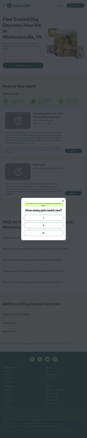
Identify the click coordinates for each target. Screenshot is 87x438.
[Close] (63, 201)
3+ (43, 233)
